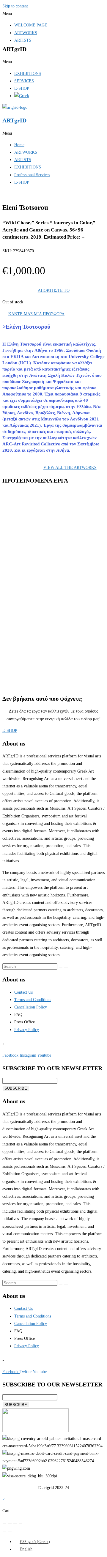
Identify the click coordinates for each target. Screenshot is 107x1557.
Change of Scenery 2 (44, 598)
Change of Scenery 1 (44, 660)
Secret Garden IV (42, 536)
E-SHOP (21, 88)
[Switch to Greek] (21, 96)
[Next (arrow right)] (10, 1531)
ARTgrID (14, 120)
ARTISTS (22, 40)
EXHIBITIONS (27, 73)
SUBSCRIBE (15, 1088)
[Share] (15, 1523)
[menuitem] (32, 1541)
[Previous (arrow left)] (4, 1531)
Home (19, 145)
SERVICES (24, 81)
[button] (53, 13)
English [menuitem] (26, 1549)
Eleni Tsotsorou (37, 527)
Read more (35, 561)
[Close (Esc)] (20, 1523)
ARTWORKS (25, 33)
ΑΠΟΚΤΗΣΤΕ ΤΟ (54, 290)
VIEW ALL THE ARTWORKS (70, 467)
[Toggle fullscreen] (10, 1523)
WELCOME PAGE (30, 25)
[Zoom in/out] (4, 1523)
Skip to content (15, 6)
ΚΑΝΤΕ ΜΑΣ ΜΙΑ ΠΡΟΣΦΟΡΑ (36, 314)
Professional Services (32, 175)
